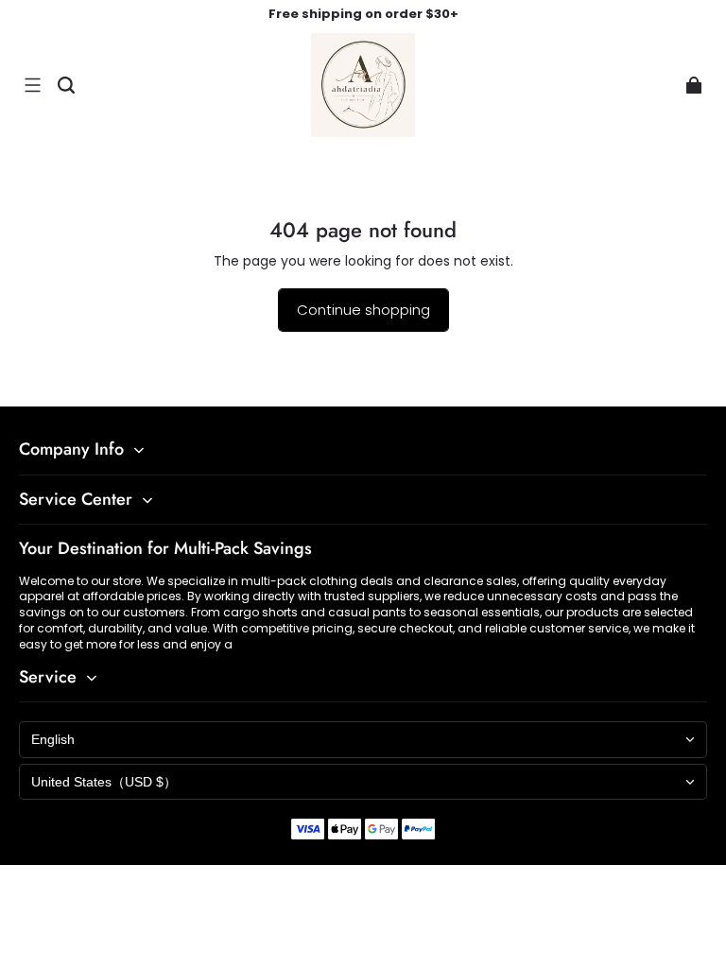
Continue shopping (363, 310)
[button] (32, 85)
